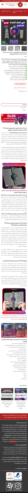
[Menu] (25, 4)
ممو (8, 195)
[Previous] (24, 32)
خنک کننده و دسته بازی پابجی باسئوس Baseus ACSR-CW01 (7, 403)
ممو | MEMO (21, 91)
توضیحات (24, 104)
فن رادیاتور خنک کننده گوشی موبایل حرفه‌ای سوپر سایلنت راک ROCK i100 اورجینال (21, 404)
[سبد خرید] (2, 4)
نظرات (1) (24, 110)
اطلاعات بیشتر (23, 107)
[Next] (2, 32)
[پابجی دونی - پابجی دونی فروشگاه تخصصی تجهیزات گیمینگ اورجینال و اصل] (14, 4)
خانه (26, 11)
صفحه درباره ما (13, 441)
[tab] (14, 104)
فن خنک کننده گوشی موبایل (8, 12)
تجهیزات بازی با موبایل (18, 11)
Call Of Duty (24, 144)
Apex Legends (16, 144)
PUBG (2, 142)
